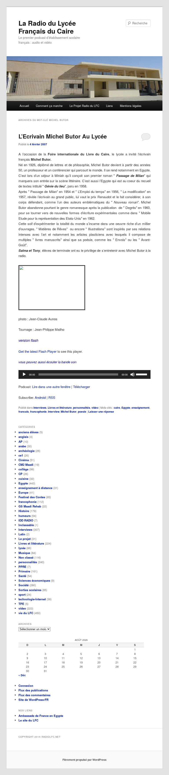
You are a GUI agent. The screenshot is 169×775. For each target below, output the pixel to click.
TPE (21, 604)
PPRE (22, 567)
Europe (23, 492)
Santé (22, 576)
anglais (23, 437)
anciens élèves (28, 432)
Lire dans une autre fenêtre (51, 386)
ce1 (20, 455)
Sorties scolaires (29, 590)
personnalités (81, 408)
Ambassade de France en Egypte (40, 716)
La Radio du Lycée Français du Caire (47, 27)
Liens (109, 106)
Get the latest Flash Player (37, 351)
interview (53, 412)
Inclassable (26, 525)
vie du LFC (25, 613)
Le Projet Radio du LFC (84, 106)
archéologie (26, 451)
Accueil (24, 106)
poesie (82, 412)
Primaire (24, 571)
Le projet (24, 539)
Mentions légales (130, 106)
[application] (84, 374)
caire (117, 408)
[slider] (142, 374)
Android (40, 397)
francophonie (38, 412)
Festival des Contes (31, 497)
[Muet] (132, 374)
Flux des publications (33, 690)
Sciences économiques (34, 580)
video (95, 408)
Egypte (125, 408)
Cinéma (23, 460)
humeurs (24, 516)
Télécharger (81, 386)
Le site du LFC (28, 720)
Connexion (25, 685)
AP (20, 441)
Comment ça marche (49, 106)
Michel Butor (69, 412)
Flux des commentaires (34, 695)
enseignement (140, 408)
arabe (22, 446)
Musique (24, 553)
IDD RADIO (25, 520)
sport (22, 594)
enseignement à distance (35, 488)
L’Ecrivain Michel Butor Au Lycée (62, 136)
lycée (22, 548)
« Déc (22, 675)
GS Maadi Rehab (29, 506)
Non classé (25, 557)
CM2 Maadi (25, 464)
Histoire (23, 511)
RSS (51, 397)
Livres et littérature (60, 408)
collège (23, 469)
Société (23, 585)
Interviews (39, 408)
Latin (21, 534)
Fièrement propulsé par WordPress (84, 760)
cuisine (23, 479)
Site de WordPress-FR (33, 700)
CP (20, 474)
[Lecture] (24, 374)
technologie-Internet (32, 599)
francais (23, 412)
